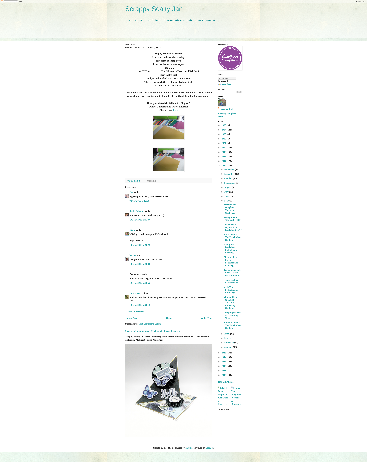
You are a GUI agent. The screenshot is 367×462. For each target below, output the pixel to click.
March (228, 338)
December (229, 169)
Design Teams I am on (205, 20)
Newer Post (131, 318)
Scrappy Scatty (227, 109)
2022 (224, 138)
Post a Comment (136, 311)
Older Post (206, 318)
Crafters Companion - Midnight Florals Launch (152, 330)
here (175, 110)
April (227, 333)
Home (128, 20)
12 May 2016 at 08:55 (140, 305)
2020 (224, 147)
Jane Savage (136, 293)
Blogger (209, 448)
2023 (224, 134)
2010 (224, 375)
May (226, 200)
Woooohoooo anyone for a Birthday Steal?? (233, 227)
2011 (224, 370)
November (229, 174)
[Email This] (148, 181)
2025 (224, 125)
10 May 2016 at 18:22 (140, 283)
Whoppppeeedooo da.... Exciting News (232, 315)
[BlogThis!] (150, 181)
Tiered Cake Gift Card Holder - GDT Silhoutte (232, 273)
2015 (224, 352)
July (226, 191)
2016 (224, 165)
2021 (224, 143)
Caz (131, 192)
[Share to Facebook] (153, 181)
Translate (226, 84)
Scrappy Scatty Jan (154, 9)
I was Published (153, 20)
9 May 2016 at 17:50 (139, 201)
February (229, 342)
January (228, 347)
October (228, 178)
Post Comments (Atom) (150, 324)
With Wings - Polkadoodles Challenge (231, 290)
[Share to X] (152, 181)
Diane (132, 230)
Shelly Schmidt (137, 211)
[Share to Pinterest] (155, 181)
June (227, 196)
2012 (224, 366)
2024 (224, 129)
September (229, 183)
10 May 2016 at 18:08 (140, 264)
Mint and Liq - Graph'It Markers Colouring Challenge (231, 302)
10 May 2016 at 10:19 (140, 245)
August (228, 187)
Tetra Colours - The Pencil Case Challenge (232, 237)
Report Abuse (225, 381)
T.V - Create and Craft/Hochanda (178, 20)
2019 (224, 152)
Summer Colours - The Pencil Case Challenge (233, 325)
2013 (224, 361)
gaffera (188, 448)
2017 (224, 161)
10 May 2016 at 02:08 (140, 219)
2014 (224, 357)
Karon (133, 255)
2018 (224, 156)
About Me (139, 20)
